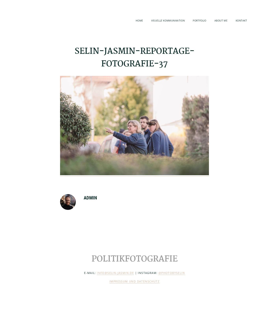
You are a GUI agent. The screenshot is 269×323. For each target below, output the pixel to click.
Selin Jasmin (41, 20)
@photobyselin (172, 273)
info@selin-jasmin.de (115, 273)
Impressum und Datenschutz (134, 281)
